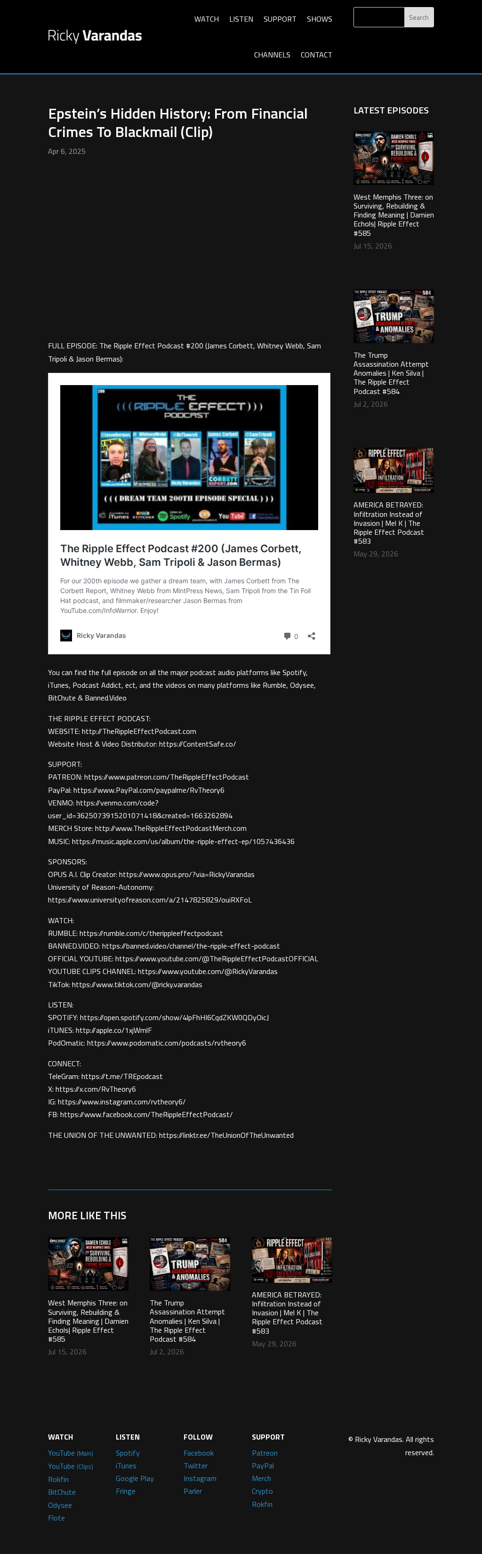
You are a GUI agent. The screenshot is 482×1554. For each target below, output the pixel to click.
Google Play (135, 1478)
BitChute (62, 1492)
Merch (261, 1478)
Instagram (200, 1478)
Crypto (262, 1491)
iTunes (126, 1465)
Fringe (126, 1491)
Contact (316, 54)
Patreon (265, 1452)
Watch (206, 18)
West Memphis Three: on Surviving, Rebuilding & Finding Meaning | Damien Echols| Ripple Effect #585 (88, 1321)
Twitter (196, 1465)
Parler (193, 1491)
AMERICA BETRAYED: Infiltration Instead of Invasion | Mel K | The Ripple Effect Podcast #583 (287, 1313)
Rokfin (58, 1479)
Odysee (60, 1505)
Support (280, 18)
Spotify (128, 1452)
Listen (241, 18)
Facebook (199, 1452)
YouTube (70, 1452)
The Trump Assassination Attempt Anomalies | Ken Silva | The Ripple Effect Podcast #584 (187, 1321)
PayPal (263, 1465)
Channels (272, 54)
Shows (319, 18)
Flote (56, 1517)
